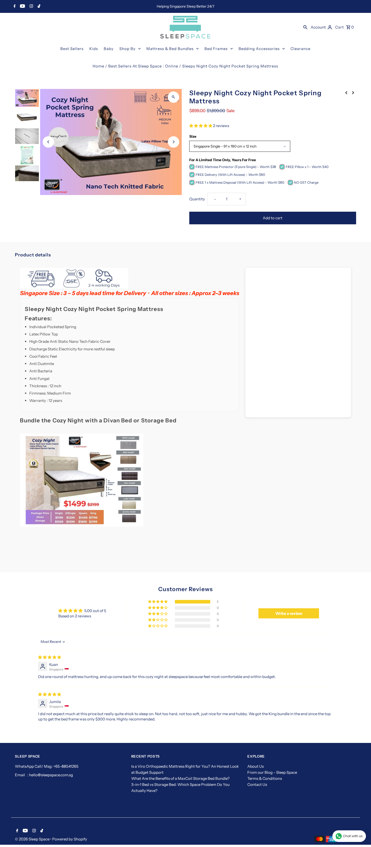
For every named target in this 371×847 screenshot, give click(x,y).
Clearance (300, 48)
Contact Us (257, 784)
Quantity (197, 199)
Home (98, 66)
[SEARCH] (305, 27)
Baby (109, 48)
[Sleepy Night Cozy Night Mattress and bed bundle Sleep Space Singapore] (81, 525)
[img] (49, 657)
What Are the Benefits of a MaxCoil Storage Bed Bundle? (180, 778)
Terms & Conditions (264, 778)
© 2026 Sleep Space (32, 839)
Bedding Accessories (259, 48)
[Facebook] (14, 7)
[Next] (173, 142)
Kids (93, 48)
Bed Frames (216, 48)
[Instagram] (30, 7)
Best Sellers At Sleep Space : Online (143, 66)
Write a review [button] (288, 613)
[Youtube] (22, 7)
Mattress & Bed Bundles (170, 48)
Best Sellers (72, 48)
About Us (255, 766)
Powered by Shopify (69, 839)
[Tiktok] (38, 7)
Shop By (127, 48)
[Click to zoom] (173, 97)
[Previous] (48, 142)
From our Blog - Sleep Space (272, 772)
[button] (201, 125)
